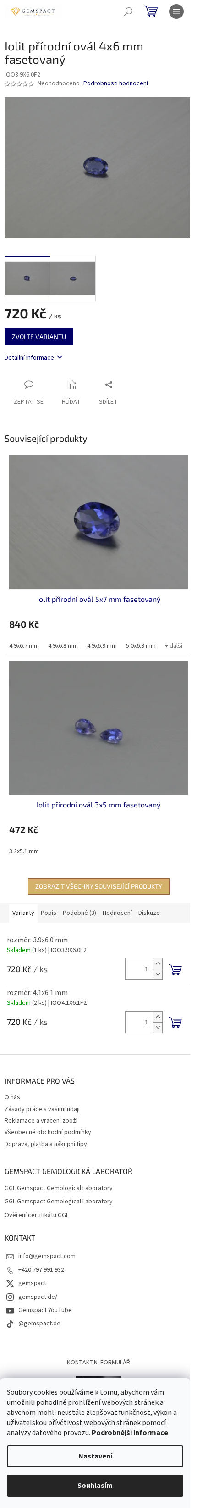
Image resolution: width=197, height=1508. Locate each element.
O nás (12, 1097)
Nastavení (95, 1456)
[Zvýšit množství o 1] (157, 963)
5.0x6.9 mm (141, 646)
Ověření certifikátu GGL (37, 1215)
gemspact (32, 1283)
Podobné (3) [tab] (79, 913)
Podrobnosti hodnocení (115, 83)
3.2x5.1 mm (24, 851)
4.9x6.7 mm (24, 646)
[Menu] (176, 11)
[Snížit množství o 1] (157, 974)
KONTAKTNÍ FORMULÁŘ (98, 1362)
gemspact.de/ (37, 1297)
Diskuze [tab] (149, 913)
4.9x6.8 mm (63, 646)
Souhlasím (95, 1485)
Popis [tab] (48, 913)
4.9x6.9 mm (102, 646)
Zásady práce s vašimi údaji (42, 1109)
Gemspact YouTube (45, 1310)
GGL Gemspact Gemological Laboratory (59, 1188)
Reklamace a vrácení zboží (41, 1120)
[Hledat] (128, 11)
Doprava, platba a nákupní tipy (46, 1144)
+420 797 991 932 (41, 1269)
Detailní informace (29, 357)
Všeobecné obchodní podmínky (48, 1132)
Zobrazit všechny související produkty (98, 886)
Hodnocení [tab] (117, 913)
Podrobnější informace (130, 1433)
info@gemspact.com (47, 1256)
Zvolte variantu (39, 336)
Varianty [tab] (23, 913)
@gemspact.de (39, 1323)
